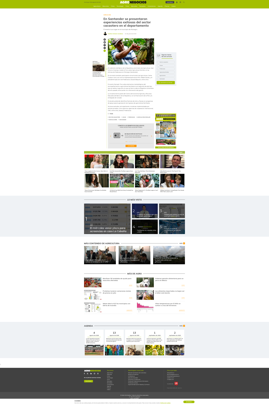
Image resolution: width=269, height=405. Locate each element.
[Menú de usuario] (177, 2)
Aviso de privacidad (133, 377)
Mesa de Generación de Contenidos (137, 372)
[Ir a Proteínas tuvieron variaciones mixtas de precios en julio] (92, 295)
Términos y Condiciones (134, 379)
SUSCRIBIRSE (131, 146)
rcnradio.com (170, 379)
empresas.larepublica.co (173, 376)
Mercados (134, 6)
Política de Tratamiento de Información (138, 381)
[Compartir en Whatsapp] (105, 48)
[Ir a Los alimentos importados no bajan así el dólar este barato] (145, 295)
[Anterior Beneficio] (110, 136)
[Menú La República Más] (180, 2)
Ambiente (129, 310)
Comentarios (152, 6)
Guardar (105, 51)
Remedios (142, 6)
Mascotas (105, 6)
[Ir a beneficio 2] (127, 141)
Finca (127, 6)
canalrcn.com (170, 377)
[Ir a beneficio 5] (132, 141)
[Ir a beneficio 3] (129, 141)
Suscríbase (170, 2)
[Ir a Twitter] (87, 373)
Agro (130, 285)
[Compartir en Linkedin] (105, 42)
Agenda (160, 6)
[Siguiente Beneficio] (151, 136)
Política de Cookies (133, 383)
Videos (173, 6)
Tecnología (120, 6)
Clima (113, 6)
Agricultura (96, 6)
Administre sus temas (166, 82)
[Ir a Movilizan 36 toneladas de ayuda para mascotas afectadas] (92, 282)
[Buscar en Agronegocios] (184, 2)
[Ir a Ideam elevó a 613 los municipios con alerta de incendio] (92, 307)
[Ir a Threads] (98, 373)
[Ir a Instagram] (94, 373)
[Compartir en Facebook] (105, 45)
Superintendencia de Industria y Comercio (139, 384)
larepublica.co (170, 372)
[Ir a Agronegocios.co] (92, 370)
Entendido (189, 401)
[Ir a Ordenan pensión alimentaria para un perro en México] (145, 282)
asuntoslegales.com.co (173, 374)
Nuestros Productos (133, 374)
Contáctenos (131, 376)
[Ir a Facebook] (84, 373)
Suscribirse (88, 381)
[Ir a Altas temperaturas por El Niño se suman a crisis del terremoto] (145, 307)
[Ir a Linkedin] (91, 373)
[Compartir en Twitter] (105, 39)
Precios (167, 6)
